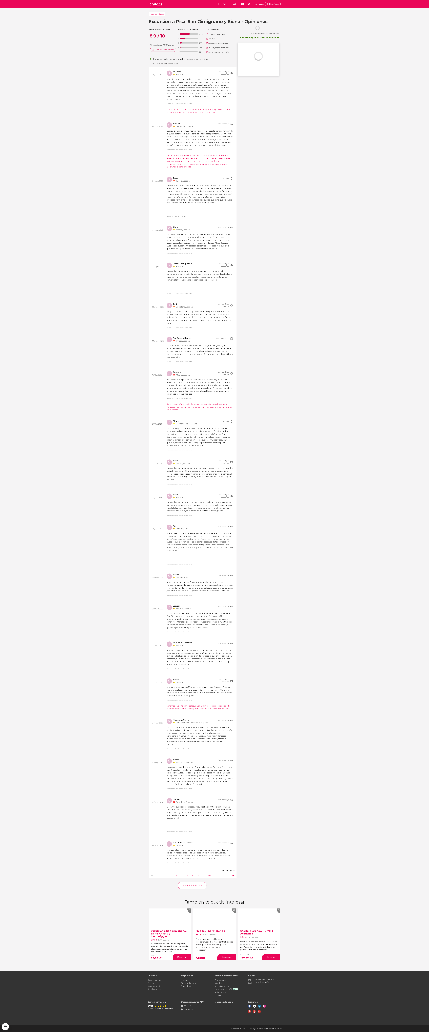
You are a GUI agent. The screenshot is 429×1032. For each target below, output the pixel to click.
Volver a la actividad (157, 14)
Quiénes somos (154, 980)
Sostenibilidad (153, 986)
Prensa (150, 983)
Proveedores (220, 980)
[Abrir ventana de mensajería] (5, 1026)
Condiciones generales (238, 1029)
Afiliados (218, 983)
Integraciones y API (223, 989)
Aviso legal (252, 1029)
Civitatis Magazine (189, 983)
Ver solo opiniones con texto (165, 64)
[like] (189, 910)
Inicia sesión (259, 4)
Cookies (278, 1029)
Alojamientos (220, 992)
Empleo (218, 995)
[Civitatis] (155, 4)
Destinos (185, 980)
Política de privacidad (266, 1029)
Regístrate (274, 4)
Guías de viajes (187, 986)
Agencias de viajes (222, 986)
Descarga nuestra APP (192, 1002)
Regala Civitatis (154, 989)
